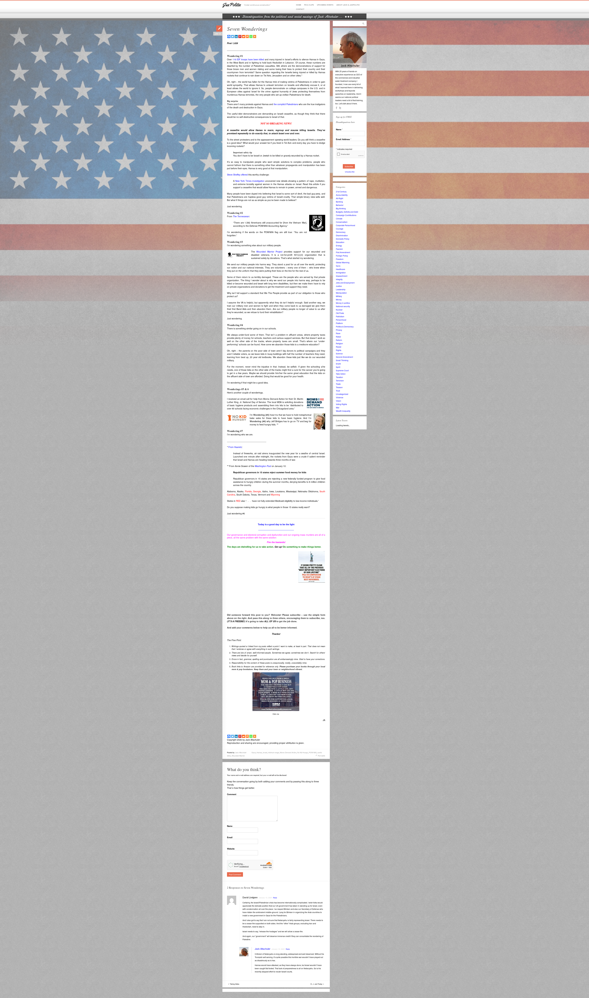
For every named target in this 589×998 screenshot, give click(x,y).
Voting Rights (341, 404)
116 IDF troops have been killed (248, 59)
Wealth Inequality (343, 411)
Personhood (341, 319)
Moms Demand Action (288, 752)
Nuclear (339, 309)
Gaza (254, 752)
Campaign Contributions (346, 215)
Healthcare (340, 269)
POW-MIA (312, 752)
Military (339, 296)
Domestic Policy (342, 238)
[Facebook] (228, 36)
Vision (338, 400)
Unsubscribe (349, 171)
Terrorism (340, 380)
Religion (339, 343)
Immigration (341, 272)
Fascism (339, 249)
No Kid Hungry (302, 752)
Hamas (259, 752)
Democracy (340, 232)
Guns (338, 265)
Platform (339, 323)
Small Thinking (342, 360)
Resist (338, 346)
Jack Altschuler (240, 752)
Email (230, 837)
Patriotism (340, 316)
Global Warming (342, 262)
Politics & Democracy (345, 326)
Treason (339, 387)
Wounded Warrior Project (269, 251)
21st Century (341, 191)
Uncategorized (342, 394)
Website (231, 848)
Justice (339, 286)
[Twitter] (232, 36)
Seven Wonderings (247, 28)
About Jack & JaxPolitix (348, 5)
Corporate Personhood (345, 225)
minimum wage (273, 752)
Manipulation (341, 292)
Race (338, 333)
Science (339, 353)
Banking (339, 201)
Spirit (338, 367)
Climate (339, 218)
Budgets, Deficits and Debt (347, 211)
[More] (254, 36)
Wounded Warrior (238, 755)
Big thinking (341, 208)
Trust (338, 390)
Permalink (321, 755)
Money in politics (343, 303)
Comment (231, 794)
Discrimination (342, 235)
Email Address (343, 139)
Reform (339, 340)
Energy (339, 245)
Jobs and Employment (345, 282)
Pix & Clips (309, 5)
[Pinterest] (239, 36)
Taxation (339, 377)
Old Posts (340, 313)
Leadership (340, 289)
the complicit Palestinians (286, 104)
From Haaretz (235, 447)
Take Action (341, 373)
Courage (339, 228)
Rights (338, 350)
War (337, 407)
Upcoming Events (325, 5)
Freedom (339, 259)
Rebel (338, 336)
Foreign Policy (342, 255)
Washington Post (263, 466)
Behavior (339, 205)
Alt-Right (339, 198)
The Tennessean (241, 216)
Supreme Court (342, 370)
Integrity (339, 279)
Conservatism (341, 222)
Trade (338, 384)
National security (343, 306)
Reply (275, 898)
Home (298, 5)
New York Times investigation (249, 180)
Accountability (342, 195)
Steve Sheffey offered (237, 174)
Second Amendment (344, 357)
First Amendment (343, 252)
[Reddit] (243, 36)
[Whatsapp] (250, 36)
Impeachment (341, 276)
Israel (265, 752)
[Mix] (247, 36)
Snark (338, 363)
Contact (300, 9)
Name (229, 826)
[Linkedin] (236, 36)
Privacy (339, 330)
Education (340, 242)
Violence (339, 397)
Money (339, 299)
